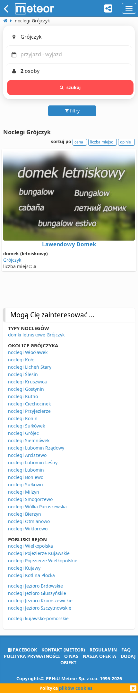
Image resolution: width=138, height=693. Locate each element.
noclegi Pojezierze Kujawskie (39, 553)
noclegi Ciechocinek (29, 404)
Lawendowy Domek (69, 244)
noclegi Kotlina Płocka (31, 575)
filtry (74, 111)
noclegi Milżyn (23, 492)
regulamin (103, 650)
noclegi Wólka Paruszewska (37, 507)
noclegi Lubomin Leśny (32, 462)
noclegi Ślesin (23, 374)
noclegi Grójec (23, 433)
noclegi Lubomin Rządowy (36, 448)
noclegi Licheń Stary (29, 367)
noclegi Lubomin (26, 470)
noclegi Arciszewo (27, 455)
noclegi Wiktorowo (27, 529)
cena (78, 142)
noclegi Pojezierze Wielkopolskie (42, 561)
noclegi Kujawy (24, 568)
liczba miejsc (101, 142)
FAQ (126, 650)
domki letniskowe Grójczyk (36, 335)
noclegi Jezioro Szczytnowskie (39, 608)
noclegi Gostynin (26, 389)
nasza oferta (99, 656)
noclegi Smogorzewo (30, 499)
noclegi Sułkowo (25, 484)
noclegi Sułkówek (26, 426)
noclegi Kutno (23, 396)
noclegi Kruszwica (27, 382)
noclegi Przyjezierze (29, 411)
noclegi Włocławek (27, 352)
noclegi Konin (23, 418)
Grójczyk (12, 260)
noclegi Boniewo (25, 477)
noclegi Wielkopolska (30, 546)
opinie (125, 142)
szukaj (73, 87)
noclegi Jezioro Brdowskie (35, 586)
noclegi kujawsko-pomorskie (38, 618)
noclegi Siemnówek (28, 440)
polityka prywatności (32, 656)
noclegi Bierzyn (24, 514)
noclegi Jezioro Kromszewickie (40, 600)
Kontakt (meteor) (63, 650)
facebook (24, 650)
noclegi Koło (21, 360)
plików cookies (75, 688)
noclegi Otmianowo (29, 521)
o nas (71, 656)
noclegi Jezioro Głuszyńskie (37, 593)
